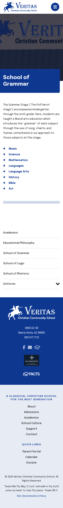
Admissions (31, 412)
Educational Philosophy (18, 243)
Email (30, 347)
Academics (10, 232)
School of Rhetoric (16, 273)
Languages (16, 166)
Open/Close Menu (55, 7)
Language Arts (18, 171)
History (13, 177)
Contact (31, 434)
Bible (12, 183)
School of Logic (13, 263)
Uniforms (9, 284)
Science (14, 154)
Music (12, 148)
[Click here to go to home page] (20, 7)
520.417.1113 (31, 337)
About (32, 406)
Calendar (31, 457)
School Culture (31, 423)
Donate (31, 462)
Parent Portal (32, 451)
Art (10, 188)
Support (31, 428)
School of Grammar (16, 253)
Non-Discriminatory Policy (31, 496)
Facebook (24, 347)
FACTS (37, 347)
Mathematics (18, 160)
